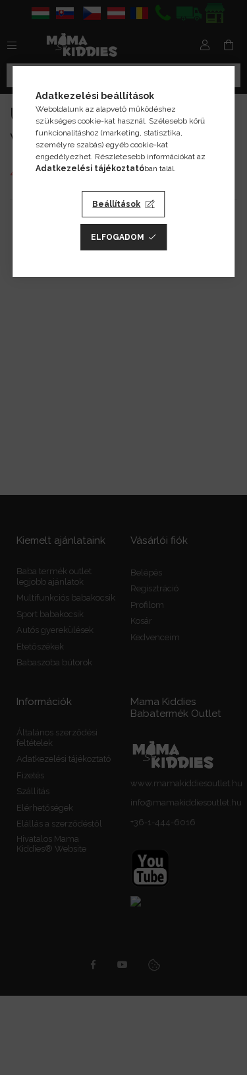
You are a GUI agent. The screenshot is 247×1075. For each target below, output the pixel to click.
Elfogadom (117, 237)
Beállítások (116, 204)
